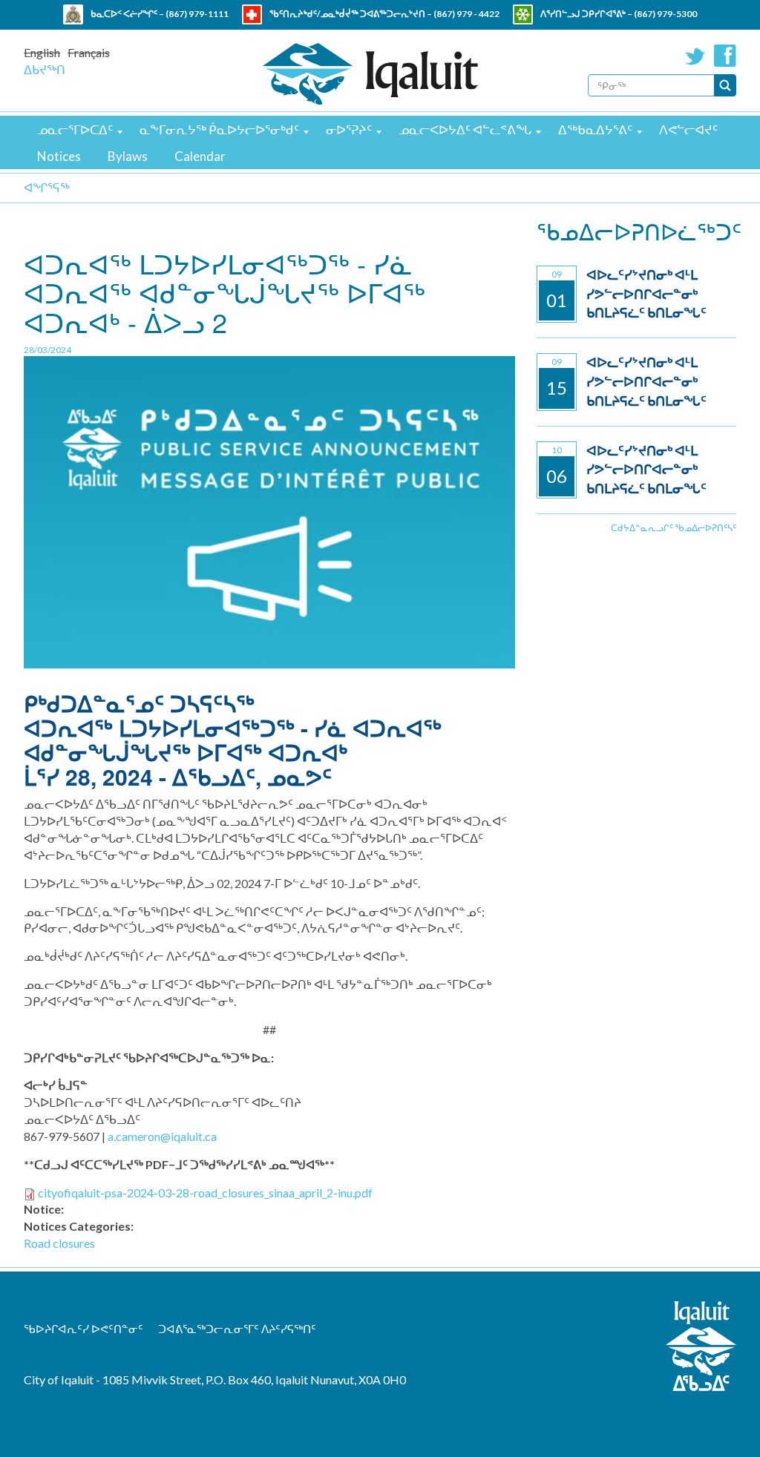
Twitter (695, 56)
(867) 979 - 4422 (466, 13)
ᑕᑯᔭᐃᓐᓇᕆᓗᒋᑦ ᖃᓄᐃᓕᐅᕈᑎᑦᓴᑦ (673, 527)
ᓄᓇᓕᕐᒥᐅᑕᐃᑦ (75, 129)
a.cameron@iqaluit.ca (162, 1136)
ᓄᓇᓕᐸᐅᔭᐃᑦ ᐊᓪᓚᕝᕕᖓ (465, 129)
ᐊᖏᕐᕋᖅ (47, 187)
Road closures (59, 1243)
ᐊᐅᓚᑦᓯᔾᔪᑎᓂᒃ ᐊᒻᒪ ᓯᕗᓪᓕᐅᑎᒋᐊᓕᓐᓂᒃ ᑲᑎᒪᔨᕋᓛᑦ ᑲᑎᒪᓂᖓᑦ (646, 293)
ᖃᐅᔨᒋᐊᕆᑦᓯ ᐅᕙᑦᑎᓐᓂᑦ (83, 1328)
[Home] (370, 74)
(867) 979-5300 (665, 13)
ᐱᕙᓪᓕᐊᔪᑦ (688, 129)
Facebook (725, 56)
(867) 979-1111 (197, 13)
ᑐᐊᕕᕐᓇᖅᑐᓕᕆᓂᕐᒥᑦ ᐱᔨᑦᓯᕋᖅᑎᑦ (237, 1328)
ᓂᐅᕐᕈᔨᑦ (349, 129)
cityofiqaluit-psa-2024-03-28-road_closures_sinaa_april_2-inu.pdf (205, 1192)
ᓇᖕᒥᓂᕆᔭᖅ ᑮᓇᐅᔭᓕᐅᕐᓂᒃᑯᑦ (219, 129)
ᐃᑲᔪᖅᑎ (44, 69)
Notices (59, 156)
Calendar (200, 156)
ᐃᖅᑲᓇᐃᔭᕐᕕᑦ (595, 129)
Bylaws (128, 156)
